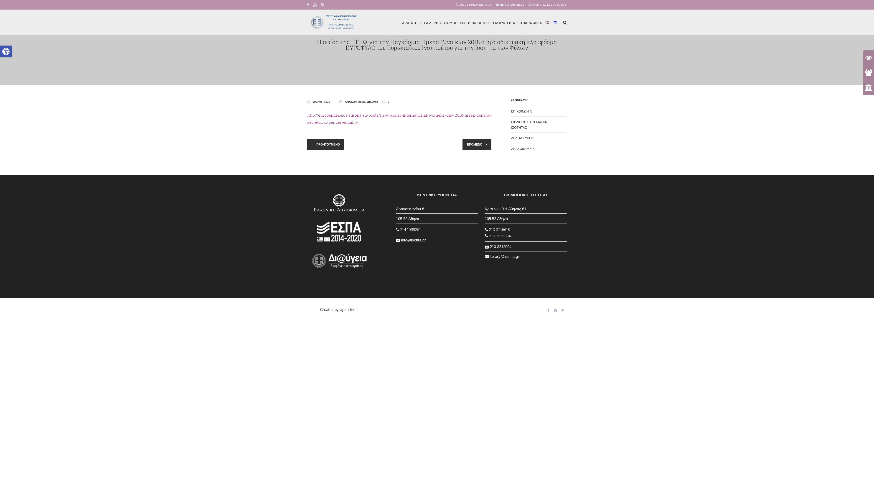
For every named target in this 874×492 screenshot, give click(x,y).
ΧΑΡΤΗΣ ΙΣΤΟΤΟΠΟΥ (549, 5)
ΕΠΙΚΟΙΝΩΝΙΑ (529, 22)
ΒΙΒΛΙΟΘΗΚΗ (479, 22)
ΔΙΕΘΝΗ (372, 101)
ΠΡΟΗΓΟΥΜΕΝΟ (328, 144)
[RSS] (322, 5)
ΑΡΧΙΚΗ (409, 22)
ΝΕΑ (438, 22)
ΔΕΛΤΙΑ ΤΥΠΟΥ (522, 138)
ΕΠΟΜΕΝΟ (474, 144)
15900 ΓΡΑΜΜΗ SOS (475, 5)
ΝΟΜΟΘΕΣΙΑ (455, 22)
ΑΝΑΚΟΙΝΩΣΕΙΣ (355, 101)
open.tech (349, 309)
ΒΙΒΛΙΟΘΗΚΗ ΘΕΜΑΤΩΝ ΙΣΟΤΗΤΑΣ (529, 124)
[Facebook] (308, 5)
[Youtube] (315, 5)
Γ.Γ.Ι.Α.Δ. (425, 22)
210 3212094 (499, 235)
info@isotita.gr (511, 5)
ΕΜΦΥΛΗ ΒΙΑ (504, 22)
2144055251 (410, 229)
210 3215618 (499, 229)
